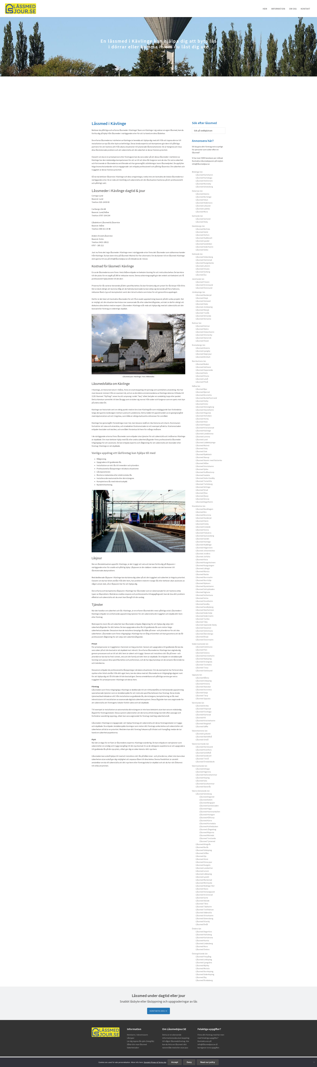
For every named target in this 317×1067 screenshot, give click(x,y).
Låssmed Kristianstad (205, 427)
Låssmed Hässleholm (205, 410)
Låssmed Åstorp (202, 499)
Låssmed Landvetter (204, 868)
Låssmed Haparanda (204, 370)
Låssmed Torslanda (207, 838)
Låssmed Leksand (203, 205)
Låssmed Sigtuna (203, 592)
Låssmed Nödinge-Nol (205, 886)
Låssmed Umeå (202, 739)
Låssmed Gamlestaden (209, 805)
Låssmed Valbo (202, 250)
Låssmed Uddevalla (204, 912)
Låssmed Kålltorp (206, 817)
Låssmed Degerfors (204, 931)
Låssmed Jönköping (204, 307)
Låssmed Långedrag (207, 829)
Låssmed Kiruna (202, 376)
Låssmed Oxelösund (204, 670)
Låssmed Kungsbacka (205, 263)
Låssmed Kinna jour (204, 862)
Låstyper (130, 1038)
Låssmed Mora (202, 211)
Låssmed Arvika (202, 705)
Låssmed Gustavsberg (205, 535)
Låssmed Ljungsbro (204, 962)
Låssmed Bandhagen (204, 509)
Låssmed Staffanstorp (205, 472)
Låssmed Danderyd (203, 518)
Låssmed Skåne (202, 463)
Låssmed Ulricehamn (204, 915)
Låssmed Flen (201, 650)
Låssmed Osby (202, 448)
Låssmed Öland (202, 341)
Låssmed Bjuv (201, 389)
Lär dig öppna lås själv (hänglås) (140, 1041)
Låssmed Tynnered (207, 841)
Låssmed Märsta (202, 571)
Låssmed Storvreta (204, 689)
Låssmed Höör (202, 421)
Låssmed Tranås (202, 313)
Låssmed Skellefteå (204, 736)
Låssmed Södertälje (204, 613)
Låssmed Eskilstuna (204, 647)
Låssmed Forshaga (203, 711)
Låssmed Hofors (202, 235)
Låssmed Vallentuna (204, 630)
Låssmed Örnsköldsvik (205, 761)
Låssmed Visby (202, 222)
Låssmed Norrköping (204, 971)
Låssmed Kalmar (203, 326)
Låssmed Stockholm (204, 601)
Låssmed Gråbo (202, 853)
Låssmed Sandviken (204, 244)
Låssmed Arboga (203, 769)
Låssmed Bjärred (203, 392)
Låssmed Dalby (202, 401)
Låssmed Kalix (202, 373)
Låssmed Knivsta (203, 683)
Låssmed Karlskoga (204, 178)
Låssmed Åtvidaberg (204, 980)
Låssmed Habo (202, 304)
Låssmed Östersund (204, 288)
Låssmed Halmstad (204, 260)
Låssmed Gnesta (203, 653)
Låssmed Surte (202, 897)
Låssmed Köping (203, 777)
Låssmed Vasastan (203, 628)
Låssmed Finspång (203, 956)
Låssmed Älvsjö (202, 636)
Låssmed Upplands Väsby (206, 625)
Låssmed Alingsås (203, 844)
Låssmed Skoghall (203, 723)
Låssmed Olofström (204, 180)
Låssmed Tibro (202, 903)
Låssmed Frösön (202, 282)
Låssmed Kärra (205, 820)
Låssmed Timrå (202, 758)
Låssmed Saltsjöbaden (205, 589)
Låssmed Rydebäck (203, 454)
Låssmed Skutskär (203, 686)
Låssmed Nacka (202, 574)
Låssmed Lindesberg (204, 943)
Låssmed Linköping (204, 959)
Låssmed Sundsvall (203, 755)
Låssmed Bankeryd (203, 295)
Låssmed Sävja (202, 692)
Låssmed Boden (202, 364)
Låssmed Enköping (204, 680)
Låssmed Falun (202, 200)
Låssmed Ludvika (203, 208)
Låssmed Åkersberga (204, 633)
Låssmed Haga (205, 808)
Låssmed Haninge (203, 541)
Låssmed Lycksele (203, 733)
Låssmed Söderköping (205, 974)
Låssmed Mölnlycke (204, 883)
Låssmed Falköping (204, 850)
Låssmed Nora (202, 946)
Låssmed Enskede (203, 527)
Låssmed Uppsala (203, 698)
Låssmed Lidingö (203, 568)
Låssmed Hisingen (207, 814)
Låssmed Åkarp (202, 496)
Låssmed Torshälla (204, 664)
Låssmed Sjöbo (202, 469)
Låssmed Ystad (202, 490)
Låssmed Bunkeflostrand (206, 398)
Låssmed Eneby (202, 524)
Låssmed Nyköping (204, 658)
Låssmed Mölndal (206, 835)
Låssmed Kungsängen (205, 565)
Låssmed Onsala (202, 269)
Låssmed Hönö (202, 859)
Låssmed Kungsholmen (205, 562)
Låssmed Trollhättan (205, 909)
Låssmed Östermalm (204, 639)
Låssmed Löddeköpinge (205, 442)
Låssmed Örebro (203, 949)
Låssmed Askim (205, 799)
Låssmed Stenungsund (205, 891)
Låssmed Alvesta (203, 348)
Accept (174, 1062)
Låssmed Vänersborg (204, 918)
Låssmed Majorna (206, 832)
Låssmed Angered (206, 796)
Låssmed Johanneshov (205, 550)
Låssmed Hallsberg (204, 934)
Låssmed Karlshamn (204, 175)
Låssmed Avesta (202, 194)
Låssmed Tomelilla (204, 481)
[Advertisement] (158, 95)
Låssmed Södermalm (204, 616)
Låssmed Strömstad (204, 894)
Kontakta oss (157, 1011)
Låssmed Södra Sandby (205, 478)
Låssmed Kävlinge (203, 430)
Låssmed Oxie (201, 451)
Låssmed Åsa (201, 274)
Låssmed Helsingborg (205, 407)
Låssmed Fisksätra (203, 533)
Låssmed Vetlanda (203, 316)
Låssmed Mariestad (204, 880)
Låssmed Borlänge (203, 197)
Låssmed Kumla (202, 940)
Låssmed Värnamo (203, 319)
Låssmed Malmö (202, 445)
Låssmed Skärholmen (205, 610)
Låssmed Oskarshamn (205, 332)
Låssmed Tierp (202, 695)
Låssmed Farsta (202, 530)
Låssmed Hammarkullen (209, 811)
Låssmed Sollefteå (203, 752)
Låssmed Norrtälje (203, 580)
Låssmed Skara (202, 889)
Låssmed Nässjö (202, 310)
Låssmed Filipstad (203, 708)
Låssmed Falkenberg (204, 257)
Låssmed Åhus (202, 493)
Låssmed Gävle (202, 232)
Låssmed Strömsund (204, 285)
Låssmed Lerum (202, 871)
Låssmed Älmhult (203, 357)
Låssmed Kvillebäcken (208, 826)
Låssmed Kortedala (207, 823)
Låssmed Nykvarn (203, 583)
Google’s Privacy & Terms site (155, 1062)
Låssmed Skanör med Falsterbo (209, 460)
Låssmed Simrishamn (205, 466)
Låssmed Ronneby (203, 183)
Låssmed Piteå (202, 382)
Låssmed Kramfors (204, 749)
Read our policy (207, 1062)
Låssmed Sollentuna (204, 595)
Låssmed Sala (201, 780)
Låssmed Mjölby (202, 965)
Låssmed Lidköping (204, 874)
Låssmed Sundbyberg (204, 607)
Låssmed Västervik (203, 338)
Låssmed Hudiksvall (204, 238)
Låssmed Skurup (202, 457)
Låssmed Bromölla (204, 395)
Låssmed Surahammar (205, 783)
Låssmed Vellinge (203, 487)
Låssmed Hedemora (204, 203)
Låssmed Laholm (203, 266)
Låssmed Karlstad (203, 714)
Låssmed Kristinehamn (205, 720)
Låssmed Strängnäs (204, 661)
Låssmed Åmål (202, 924)
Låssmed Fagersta (203, 772)
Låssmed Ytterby (203, 921)
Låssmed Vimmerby (204, 335)
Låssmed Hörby (202, 418)
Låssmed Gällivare (203, 367)
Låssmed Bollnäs (203, 229)
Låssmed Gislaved (203, 301)
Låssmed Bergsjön (207, 802)
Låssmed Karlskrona (204, 937)
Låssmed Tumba (202, 619)
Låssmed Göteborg (204, 794)
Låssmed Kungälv (203, 865)
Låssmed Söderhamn (204, 247)
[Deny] (314, 1062)
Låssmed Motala (203, 968)
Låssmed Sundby (203, 604)
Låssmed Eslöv (202, 404)
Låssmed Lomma (203, 436)
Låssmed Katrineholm (205, 655)
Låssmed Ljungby (203, 351)
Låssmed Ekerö (202, 521)
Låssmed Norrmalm (204, 577)
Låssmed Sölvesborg (204, 186)
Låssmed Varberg (203, 272)
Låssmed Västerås (203, 786)
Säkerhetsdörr (133, 1047)
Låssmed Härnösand (204, 747)
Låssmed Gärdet (202, 538)
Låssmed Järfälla (203, 556)
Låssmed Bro (201, 512)
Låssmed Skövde (202, 900)
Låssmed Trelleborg (204, 484)
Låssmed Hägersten (204, 547)
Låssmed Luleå (202, 379)
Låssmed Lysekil (202, 877)
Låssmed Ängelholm (204, 502)
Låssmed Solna (202, 598)
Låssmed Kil (201, 717)
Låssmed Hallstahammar (206, 774)
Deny (189, 1062)
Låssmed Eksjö (202, 298)
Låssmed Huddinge (203, 544)
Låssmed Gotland (203, 219)
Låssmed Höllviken (204, 416)
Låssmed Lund (202, 439)
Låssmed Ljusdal (202, 241)
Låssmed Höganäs (203, 413)
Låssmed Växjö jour (204, 354)
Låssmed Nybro (202, 329)
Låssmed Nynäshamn (205, 586)
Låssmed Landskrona (204, 433)
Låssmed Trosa (202, 667)
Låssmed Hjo (201, 856)
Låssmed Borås (202, 847)
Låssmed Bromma (203, 515)
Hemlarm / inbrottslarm (137, 1034)
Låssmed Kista (202, 559)
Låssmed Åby (201, 977)
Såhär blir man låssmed (137, 1044)
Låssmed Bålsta (202, 677)
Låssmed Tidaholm (204, 906)
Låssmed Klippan (203, 424)
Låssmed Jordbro (203, 553)
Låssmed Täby (202, 622)
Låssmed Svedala (203, 475)
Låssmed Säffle (202, 726)
